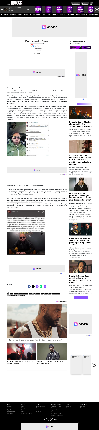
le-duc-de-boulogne (11, 295)
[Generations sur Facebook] (43, 419)
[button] (76, 364)
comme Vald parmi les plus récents (56, 96)
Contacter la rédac (26, 413)
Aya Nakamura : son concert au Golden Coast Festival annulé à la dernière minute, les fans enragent (80, 159)
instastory (54, 293)
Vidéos (62, 14)
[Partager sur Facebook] (29, 287)
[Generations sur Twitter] (47, 419)
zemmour (19, 295)
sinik (8, 293)
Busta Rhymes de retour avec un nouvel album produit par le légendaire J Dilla (80, 241)
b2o (33, 293)
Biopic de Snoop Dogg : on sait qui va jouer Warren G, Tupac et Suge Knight (80, 279)
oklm (30, 293)
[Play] (2, 10)
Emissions (9, 406)
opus (59, 293)
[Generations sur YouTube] (51, 419)
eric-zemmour (25, 293)
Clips (66, 408)
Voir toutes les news (81, 298)
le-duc (45, 293)
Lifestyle (27, 14)
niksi (24, 295)
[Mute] (28, 9)
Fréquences (93, 14)
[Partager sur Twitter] (33, 287)
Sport (20, 14)
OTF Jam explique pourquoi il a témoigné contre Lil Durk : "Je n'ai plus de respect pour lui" (80, 196)
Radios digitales (39, 14)
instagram (37, 293)
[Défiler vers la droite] (94, 365)
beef (42, 293)
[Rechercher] (91, 3)
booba (11, 293)
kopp (49, 293)
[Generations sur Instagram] (55, 419)
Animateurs (10, 408)
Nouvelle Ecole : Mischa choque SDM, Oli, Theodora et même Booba (80, 124)
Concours (70, 14)
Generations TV (52, 14)
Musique (13, 14)
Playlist (9, 410)
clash (15, 293)
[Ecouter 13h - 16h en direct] (80, 47)
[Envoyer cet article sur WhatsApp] (40, 287)
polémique (12, 204)
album (19, 293)
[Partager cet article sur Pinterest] (37, 287)
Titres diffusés (81, 14)
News (6, 14)
